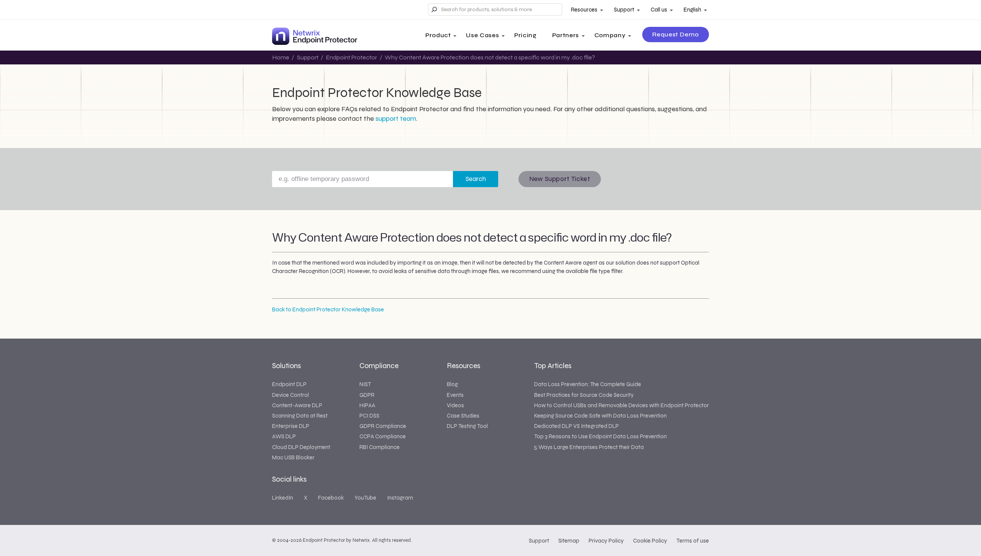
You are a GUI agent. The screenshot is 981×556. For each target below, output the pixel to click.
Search (476, 179)
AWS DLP (284, 436)
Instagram (400, 497)
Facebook (331, 497)
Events (455, 395)
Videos (455, 405)
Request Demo (675, 34)
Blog (452, 384)
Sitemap (568, 540)
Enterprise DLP (290, 426)
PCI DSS (369, 415)
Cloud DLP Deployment (301, 447)
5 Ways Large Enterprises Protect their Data (589, 447)
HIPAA (367, 405)
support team (396, 118)
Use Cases (482, 35)
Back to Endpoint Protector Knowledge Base (328, 309)
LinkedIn (282, 497)
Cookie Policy (650, 540)
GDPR (366, 395)
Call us (659, 9)
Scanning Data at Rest (300, 415)
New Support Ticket (559, 179)
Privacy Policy (606, 540)
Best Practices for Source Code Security (583, 395)
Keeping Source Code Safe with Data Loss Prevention (600, 415)
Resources (584, 9)
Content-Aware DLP (297, 405)
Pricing (525, 35)
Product (438, 35)
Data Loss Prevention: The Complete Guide (587, 384)
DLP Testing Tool (467, 426)
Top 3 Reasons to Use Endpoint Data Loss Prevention (600, 436)
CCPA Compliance (382, 436)
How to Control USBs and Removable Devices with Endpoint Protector (621, 405)
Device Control (290, 395)
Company (609, 35)
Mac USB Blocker (293, 457)
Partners (565, 35)
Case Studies (463, 415)
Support (624, 9)
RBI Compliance (379, 447)
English (692, 9)
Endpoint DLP (289, 384)
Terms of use (692, 540)
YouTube (365, 497)
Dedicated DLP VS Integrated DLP (576, 426)
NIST (365, 384)
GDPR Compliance (382, 426)
